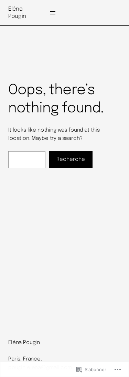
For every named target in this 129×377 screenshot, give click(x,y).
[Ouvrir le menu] (53, 13)
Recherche (70, 159)
